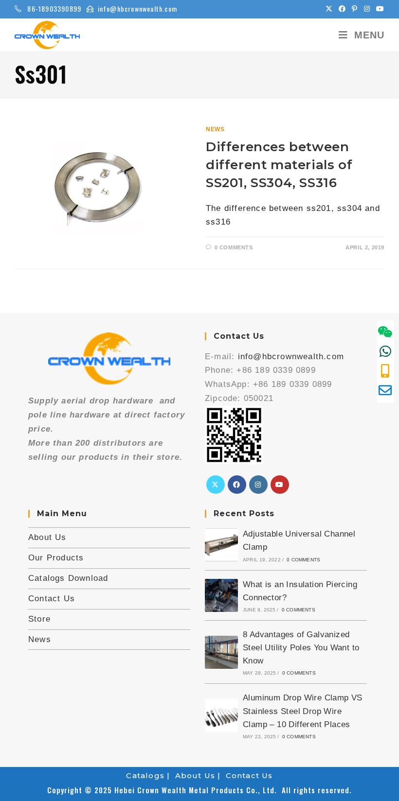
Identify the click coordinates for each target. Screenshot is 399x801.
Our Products (56, 557)
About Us (47, 537)
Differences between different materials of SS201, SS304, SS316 (279, 165)
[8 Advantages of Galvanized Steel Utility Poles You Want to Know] (221, 652)
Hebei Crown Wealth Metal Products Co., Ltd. (198, 789)
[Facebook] (237, 484)
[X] (215, 484)
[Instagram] (258, 484)
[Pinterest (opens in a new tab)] (355, 9)
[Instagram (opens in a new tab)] (367, 9)
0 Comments (234, 247)
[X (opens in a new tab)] (329, 9)
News (215, 129)
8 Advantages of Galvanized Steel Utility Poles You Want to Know (301, 647)
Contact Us (51, 598)
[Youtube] (280, 484)
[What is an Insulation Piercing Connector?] (221, 595)
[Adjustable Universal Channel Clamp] (221, 544)
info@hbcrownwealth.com (137, 8)
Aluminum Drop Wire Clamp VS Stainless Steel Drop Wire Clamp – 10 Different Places (303, 711)
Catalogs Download (68, 578)
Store (39, 619)
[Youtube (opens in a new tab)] (378, 9)
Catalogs (145, 775)
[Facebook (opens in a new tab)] (342, 9)
